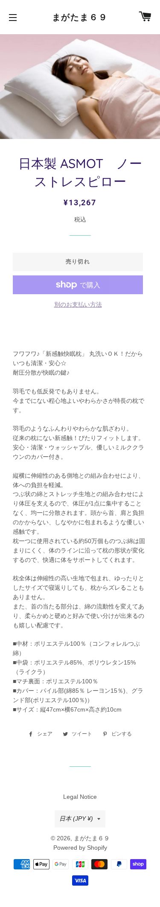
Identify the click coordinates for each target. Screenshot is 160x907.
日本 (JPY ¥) (76, 818)
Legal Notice (80, 796)
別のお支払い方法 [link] (78, 304)
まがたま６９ (80, 17)
